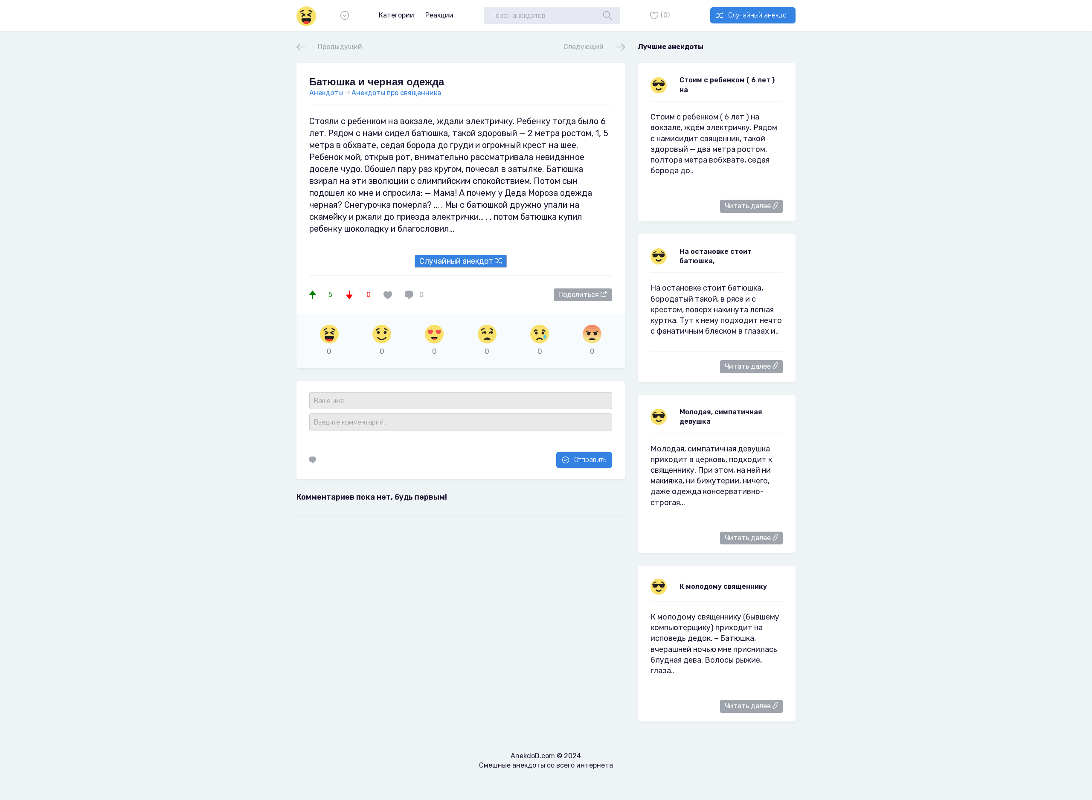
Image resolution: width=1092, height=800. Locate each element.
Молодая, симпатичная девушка (721, 416)
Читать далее (749, 206)
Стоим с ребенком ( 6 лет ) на (727, 84)
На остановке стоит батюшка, (716, 256)
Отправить (590, 460)
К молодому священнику (723, 586)
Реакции (439, 15)
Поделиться (579, 295)
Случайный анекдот (759, 15)
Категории (396, 15)
